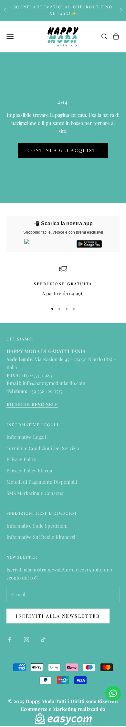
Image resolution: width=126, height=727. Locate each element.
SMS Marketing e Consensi (35, 493)
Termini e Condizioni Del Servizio (42, 448)
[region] (63, 281)
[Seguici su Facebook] (9, 639)
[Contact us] (113, 693)
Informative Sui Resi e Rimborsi (40, 537)
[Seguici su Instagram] (26, 639)
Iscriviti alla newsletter (58, 616)
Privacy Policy (21, 459)
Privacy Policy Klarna (29, 470)
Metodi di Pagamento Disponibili (41, 482)
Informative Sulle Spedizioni (37, 525)
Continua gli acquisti (63, 150)
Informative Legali (26, 437)
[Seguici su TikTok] (43, 639)
